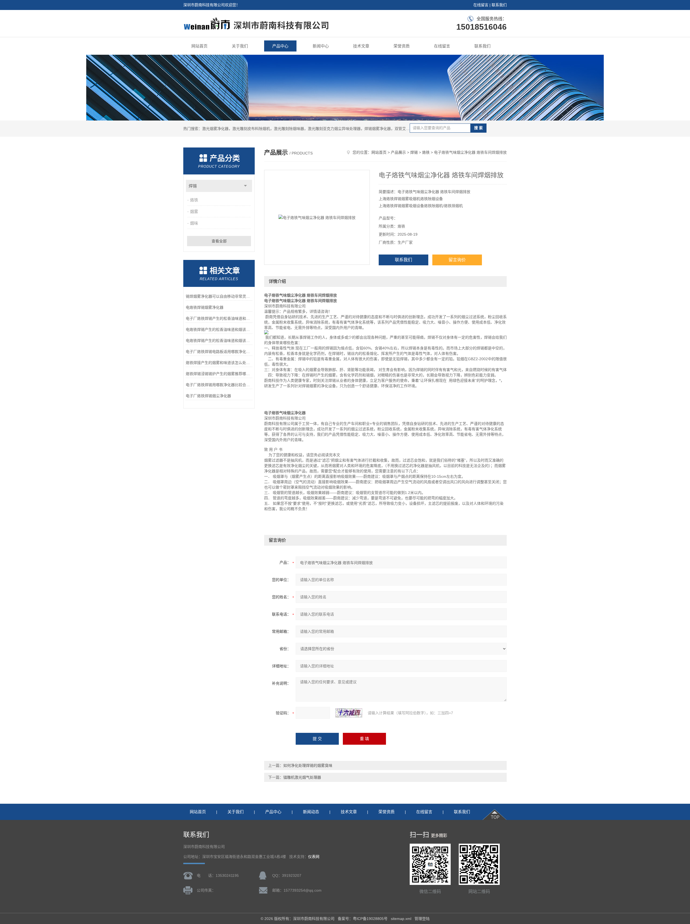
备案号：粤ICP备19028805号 (363, 918)
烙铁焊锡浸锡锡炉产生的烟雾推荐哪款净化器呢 (219, 374)
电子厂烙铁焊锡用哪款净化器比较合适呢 (219, 385)
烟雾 (194, 211)
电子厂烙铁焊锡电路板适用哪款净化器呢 (219, 351)
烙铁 (194, 200)
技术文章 (361, 46)
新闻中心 (321, 46)
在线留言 (480, 5)
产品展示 (398, 152)
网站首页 (199, 46)
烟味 (194, 223)
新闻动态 (311, 811)
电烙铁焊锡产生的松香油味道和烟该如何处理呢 (219, 329)
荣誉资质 (402, 46)
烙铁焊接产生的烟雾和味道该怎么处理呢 (219, 362)
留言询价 (457, 259)
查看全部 (219, 241)
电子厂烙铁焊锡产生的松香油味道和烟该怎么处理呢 (219, 318)
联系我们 (499, 5)
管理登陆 (422, 918)
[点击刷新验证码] (348, 712)
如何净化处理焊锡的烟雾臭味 (307, 765)
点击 (245, 186)
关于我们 (240, 46)
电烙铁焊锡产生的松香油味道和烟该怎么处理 (219, 340)
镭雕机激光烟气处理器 (302, 777)
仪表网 (313, 857)
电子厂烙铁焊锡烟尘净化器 (208, 396)
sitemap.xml (401, 918)
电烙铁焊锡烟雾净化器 (204, 307)
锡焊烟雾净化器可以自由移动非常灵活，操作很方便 (219, 296)
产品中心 (280, 46)
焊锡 (193, 186)
